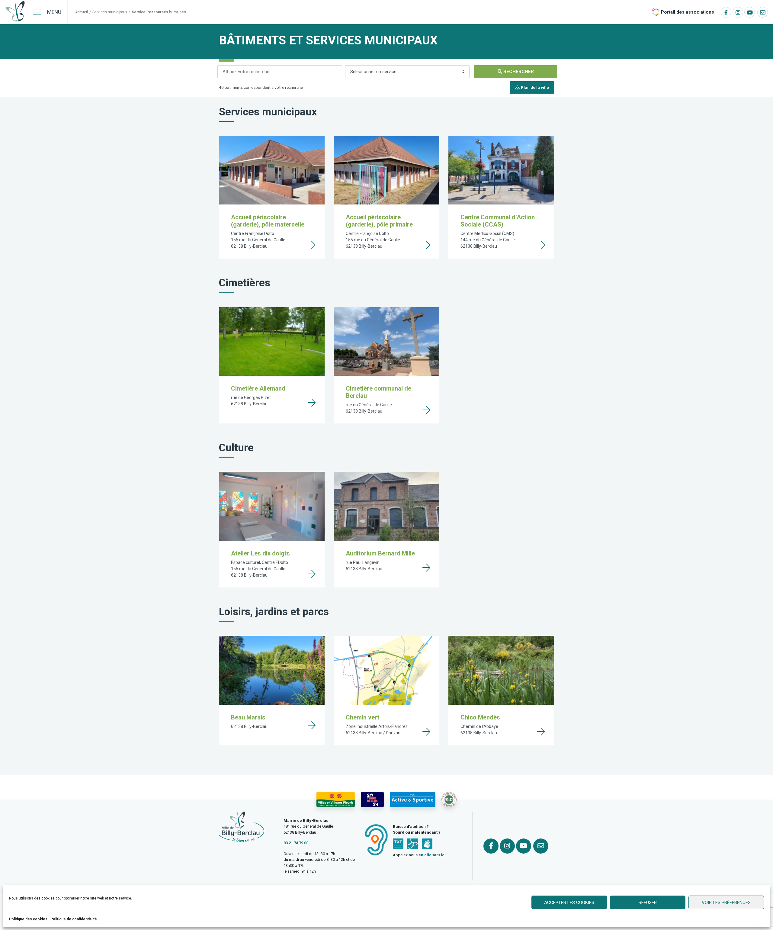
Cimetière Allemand (258, 388)
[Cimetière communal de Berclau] (426, 409)
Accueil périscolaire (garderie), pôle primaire (379, 221)
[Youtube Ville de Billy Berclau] (749, 12)
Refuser (648, 902)
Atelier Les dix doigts (260, 553)
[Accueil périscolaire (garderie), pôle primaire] (426, 244)
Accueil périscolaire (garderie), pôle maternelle (267, 221)
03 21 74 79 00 (296, 843)
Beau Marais (248, 717)
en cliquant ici (432, 855)
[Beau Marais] (312, 725)
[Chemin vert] (426, 731)
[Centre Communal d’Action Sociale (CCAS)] (541, 244)
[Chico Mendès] (541, 731)
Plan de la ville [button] (534, 87)
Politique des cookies (28, 919)
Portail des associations (687, 12)
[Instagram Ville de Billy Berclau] (738, 12)
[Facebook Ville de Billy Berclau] (726, 12)
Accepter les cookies (569, 902)
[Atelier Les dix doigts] (312, 573)
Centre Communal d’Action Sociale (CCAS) (497, 221)
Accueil (81, 12)
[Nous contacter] (762, 12)
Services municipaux (109, 12)
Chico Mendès (480, 717)
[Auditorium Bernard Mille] (426, 567)
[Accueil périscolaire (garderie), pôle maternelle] (312, 244)
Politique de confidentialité (73, 919)
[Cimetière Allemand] (312, 402)
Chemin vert (362, 717)
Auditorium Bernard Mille (380, 553)
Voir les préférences (726, 902)
